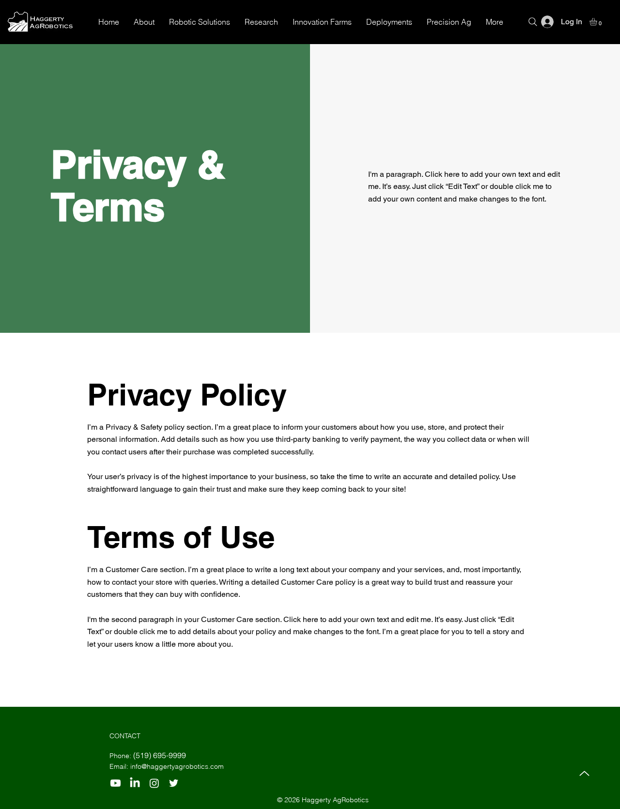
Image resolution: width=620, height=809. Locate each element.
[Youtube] (115, 783)
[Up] (584, 773)
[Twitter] (174, 783)
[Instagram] (154, 783)
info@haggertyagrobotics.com (177, 766)
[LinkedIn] (135, 783)
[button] (597, 22)
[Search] (533, 22)
